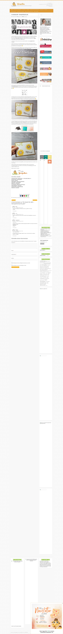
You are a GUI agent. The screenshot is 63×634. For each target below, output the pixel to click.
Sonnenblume (19, 197)
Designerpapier (47, 263)
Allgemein (19, 16)
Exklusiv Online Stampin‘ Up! (29, 11)
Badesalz (49, 261)
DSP (40, 265)
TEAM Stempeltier (13, 11)
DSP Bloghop (44, 265)
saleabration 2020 (46, 274)
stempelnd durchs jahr (25, 197)
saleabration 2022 (47, 275)
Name (12, 250)
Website (12, 258)
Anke (35, 38)
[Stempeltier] (14, 4)
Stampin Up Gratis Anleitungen (34, 9)
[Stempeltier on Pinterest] (48, 3)
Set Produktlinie (44, 278)
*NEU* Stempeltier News (44, 240)
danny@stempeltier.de (49, 5)
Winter (46, 285)
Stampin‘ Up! (42, 9)
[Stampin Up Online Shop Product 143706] (31, 126)
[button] (20, 196)
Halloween (41, 267)
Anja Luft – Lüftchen (14, 180)
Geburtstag (42, 266)
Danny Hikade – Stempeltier (15, 176)
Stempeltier (21, 4)
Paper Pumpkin (36, 11)
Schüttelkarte (45, 277)
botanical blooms (43, 262)
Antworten (14, 217)
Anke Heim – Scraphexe (15, 187)
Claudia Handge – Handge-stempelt (17, 186)
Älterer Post (13, 200)
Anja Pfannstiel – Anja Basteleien (16, 179)
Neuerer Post (35, 200)
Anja (16, 213)
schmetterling (43, 276)
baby (46, 261)
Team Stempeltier (43, 280)
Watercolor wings (43, 284)
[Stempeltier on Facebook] (47, 3)
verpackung (43, 283)
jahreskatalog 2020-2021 (44, 270)
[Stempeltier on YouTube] (49, 3)
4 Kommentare (25, 16)
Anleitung (42, 261)
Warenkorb (24, 9)
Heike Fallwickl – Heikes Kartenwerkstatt (17, 181)
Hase (44, 267)
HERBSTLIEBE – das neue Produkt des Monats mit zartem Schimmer (45, 234)
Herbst (21, 16)
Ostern (44, 273)
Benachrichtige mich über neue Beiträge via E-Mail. (18, 265)
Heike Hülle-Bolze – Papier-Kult (16, 185)
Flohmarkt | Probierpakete (17, 9)
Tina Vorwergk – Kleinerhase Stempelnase (18, 184)
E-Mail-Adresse (13, 254)
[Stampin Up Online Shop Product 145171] (24, 90)
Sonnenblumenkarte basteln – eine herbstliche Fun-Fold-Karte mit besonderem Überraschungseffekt (45, 231)
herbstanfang (15, 197)
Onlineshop (51, 6)
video (47, 282)
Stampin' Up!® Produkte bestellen (16, 626)
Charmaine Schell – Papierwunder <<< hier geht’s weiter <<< (21, 178)
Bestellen (45, 9)
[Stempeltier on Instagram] (50, 3)
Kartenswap (44, 271)
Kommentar (13, 242)
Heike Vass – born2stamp (15, 183)
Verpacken (48, 281)
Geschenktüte (46, 266)
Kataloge (28, 9)
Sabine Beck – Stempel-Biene (16, 182)
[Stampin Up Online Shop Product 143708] (24, 126)
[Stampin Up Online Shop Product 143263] (18, 126)
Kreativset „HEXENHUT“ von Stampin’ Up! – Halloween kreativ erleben (46, 233)
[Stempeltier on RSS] (51, 3)
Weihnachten (42, 285)
